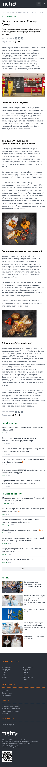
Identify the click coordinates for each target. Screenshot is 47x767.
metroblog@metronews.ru (10, 745)
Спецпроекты (7, 693)
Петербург (6, 670)
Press (41, 12)
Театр (25, 675)
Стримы (5, 690)
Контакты (5, 714)
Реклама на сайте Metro (11, 709)
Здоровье (26, 670)
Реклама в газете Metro (10, 706)
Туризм (25, 672)
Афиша (4, 554)
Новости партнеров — (30, 12)
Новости (4, 533)
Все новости (6, 667)
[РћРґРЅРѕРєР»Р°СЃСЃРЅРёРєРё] (16, 41)
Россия (4, 672)
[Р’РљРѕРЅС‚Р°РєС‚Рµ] (12, 41)
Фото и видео (28, 667)
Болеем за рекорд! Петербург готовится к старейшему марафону (33, 584)
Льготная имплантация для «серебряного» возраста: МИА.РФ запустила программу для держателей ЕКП (34, 600)
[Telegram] (19, 41)
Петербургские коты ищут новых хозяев (34, 637)
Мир (3, 675)
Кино (25, 680)
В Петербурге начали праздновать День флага (19, 530)
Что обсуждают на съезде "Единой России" (18, 559)
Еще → (23, 569)
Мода (3, 514)
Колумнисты (6, 695)
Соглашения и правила (10, 711)
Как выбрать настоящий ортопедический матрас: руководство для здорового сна (34, 626)
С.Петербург (6, 503)
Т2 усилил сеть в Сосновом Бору (34, 610)
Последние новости (12, 493)
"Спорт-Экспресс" (16, 747)
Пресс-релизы (28, 677)
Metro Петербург (8, 725)
